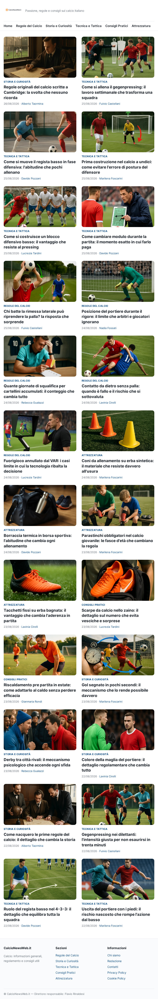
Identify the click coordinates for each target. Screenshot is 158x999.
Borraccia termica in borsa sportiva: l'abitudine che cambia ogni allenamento (38, 540)
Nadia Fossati (107, 328)
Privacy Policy (116, 972)
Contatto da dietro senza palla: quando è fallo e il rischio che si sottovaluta (111, 391)
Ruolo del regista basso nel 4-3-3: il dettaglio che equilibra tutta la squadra (37, 914)
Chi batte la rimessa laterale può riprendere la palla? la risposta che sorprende (36, 316)
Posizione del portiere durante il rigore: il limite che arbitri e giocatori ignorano (116, 316)
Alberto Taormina (32, 103)
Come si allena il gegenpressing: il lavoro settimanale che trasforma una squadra (117, 92)
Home (8, 26)
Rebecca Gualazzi (32, 402)
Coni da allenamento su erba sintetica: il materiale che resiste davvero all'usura (118, 466)
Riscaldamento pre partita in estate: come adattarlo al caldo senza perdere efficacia (40, 690)
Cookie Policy (116, 978)
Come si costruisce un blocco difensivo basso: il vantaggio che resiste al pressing (35, 241)
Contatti (112, 967)
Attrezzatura (141, 26)
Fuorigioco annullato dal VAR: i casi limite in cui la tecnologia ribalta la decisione (37, 466)
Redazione (114, 961)
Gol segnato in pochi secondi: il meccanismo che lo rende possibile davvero (115, 690)
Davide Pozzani (31, 178)
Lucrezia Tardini (31, 253)
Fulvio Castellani (109, 103)
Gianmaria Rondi (31, 701)
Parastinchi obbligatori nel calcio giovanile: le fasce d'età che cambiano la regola (117, 540)
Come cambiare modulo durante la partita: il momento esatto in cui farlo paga (116, 241)
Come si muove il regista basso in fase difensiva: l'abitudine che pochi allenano (40, 167)
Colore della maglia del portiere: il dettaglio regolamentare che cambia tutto (116, 765)
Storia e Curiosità (59, 26)
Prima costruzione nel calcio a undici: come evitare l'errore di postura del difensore (117, 167)
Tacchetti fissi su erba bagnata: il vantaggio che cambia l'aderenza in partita (37, 615)
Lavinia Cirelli (107, 402)
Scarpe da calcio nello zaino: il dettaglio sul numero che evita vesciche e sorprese (110, 615)
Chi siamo (113, 955)
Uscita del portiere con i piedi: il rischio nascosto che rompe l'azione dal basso (116, 914)
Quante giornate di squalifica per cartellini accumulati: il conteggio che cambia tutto (39, 391)
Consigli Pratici (116, 26)
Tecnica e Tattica (89, 26)
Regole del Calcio (29, 26)
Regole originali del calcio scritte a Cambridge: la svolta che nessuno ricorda (36, 92)
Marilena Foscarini (110, 178)
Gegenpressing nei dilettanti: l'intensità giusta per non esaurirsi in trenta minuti (116, 839)
